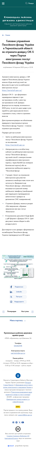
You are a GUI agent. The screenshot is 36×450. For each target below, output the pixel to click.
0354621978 (18, 346)
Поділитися (19, 287)
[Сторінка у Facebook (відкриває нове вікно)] (13, 422)
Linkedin (19, 292)
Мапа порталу (16, 321)
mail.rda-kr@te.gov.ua (18, 353)
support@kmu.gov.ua (25, 415)
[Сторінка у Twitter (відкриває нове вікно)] (19, 422)
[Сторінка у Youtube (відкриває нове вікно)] (23, 422)
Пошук (31, 3)
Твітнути (19, 297)
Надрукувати (19, 302)
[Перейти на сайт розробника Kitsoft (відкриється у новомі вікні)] (11, 446)
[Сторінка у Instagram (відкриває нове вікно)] (16, 422)
